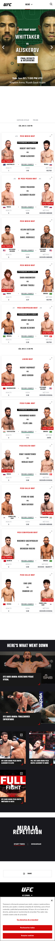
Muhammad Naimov (27, 416)
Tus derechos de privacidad (27, 920)
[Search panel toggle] (51, 4)
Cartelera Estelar (23, 120)
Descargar (36, 844)
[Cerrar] (52, 900)
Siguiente (51, 47)
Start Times (19, 844)
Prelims (35, 120)
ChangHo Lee (27, 591)
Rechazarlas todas (27, 928)
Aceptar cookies (27, 936)
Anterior (4, 47)
